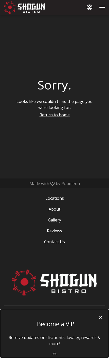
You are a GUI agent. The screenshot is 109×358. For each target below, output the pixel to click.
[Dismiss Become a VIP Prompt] (101, 317)
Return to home (55, 115)
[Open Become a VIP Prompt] (54, 354)
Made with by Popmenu (42, 184)
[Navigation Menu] (102, 7)
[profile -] (89, 7)
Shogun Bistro (54, 282)
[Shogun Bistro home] (26, 7)
